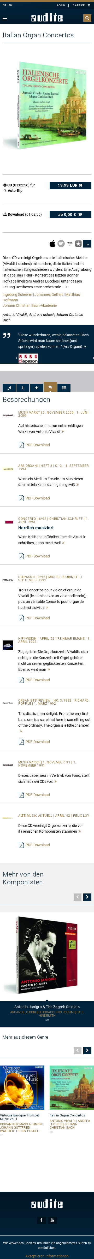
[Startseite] (47, 17)
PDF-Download (38, 445)
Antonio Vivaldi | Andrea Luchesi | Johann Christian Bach (70, 1124)
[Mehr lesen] (62, 432)
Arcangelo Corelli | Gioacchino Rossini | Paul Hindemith (47, 1014)
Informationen (57, 1256)
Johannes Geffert (48, 294)
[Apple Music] (53, 243)
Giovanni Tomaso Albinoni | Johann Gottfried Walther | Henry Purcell (22, 1128)
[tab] (9, 388)
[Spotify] (61, 243)
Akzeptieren (34, 1256)
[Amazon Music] (70, 243)
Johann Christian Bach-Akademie (30, 305)
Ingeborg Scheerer (17, 294)
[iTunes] (78, 243)
